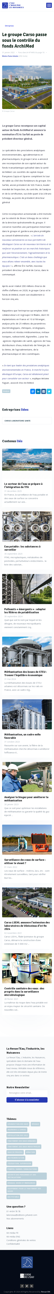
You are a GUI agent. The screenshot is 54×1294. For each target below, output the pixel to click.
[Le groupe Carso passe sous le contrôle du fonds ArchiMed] (27, 87)
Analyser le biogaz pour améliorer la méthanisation (26, 799)
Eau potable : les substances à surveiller (22, 548)
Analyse (6, 391)
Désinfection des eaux (18, 1124)
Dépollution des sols (18, 1135)
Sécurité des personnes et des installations (22, 1176)
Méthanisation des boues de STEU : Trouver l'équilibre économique (25, 673)
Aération (30, 1152)
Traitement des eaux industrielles (24, 1147)
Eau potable (13, 1197)
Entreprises (9, 26)
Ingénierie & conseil (17, 1130)
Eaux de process (15, 1152)
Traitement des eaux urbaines (22, 1141)
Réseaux (35, 1124)
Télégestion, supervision (19, 1163)
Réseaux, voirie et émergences (21, 1183)
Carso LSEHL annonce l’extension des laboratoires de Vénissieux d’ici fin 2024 (27, 926)
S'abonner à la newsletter (27, 1100)
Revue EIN (45, 1291)
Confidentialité (13, 1243)
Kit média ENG (13, 1236)
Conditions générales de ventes (21, 1240)
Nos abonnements (15, 1218)
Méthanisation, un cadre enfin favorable (22, 736)
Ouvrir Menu (49, 5)
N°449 (31, 52)
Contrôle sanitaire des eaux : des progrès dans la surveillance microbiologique (24, 992)
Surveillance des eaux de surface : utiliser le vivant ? (25, 861)
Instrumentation (16, 1158)
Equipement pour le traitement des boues (24, 1190)
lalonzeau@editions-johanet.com (21, 1215)
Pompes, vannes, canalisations (22, 1169)
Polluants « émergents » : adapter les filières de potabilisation (25, 611)
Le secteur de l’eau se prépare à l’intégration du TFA (23, 485)
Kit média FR (12, 1232)
